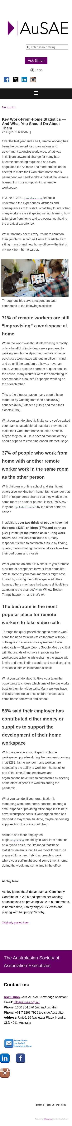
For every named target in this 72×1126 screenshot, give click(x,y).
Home (40, 1104)
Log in (39, 70)
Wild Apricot (48, 1119)
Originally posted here (15, 922)
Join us (50, 1104)
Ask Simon (36, 60)
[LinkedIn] (25, 80)
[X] (16, 80)
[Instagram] (33, 80)
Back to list (9, 107)
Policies (61, 1104)
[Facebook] (7, 80)
